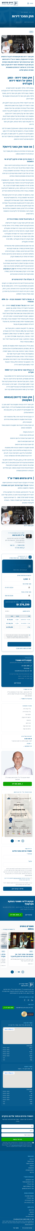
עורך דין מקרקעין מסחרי (28, 1182)
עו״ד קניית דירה (27, 709)
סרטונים (32, 1165)
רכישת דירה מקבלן (26, 717)
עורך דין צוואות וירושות (28, 1186)
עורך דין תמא (30, 1198)
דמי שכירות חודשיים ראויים (24, 575)
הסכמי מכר (28, 714)
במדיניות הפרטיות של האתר (16, 1145)
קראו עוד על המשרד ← (26, 698)
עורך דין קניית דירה (29, 1200)
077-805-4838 (19, 547)
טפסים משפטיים (30, 1170)
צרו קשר (12, 545)
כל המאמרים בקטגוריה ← (8, 929)
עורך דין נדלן (30, 1184)
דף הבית (32, 1159)
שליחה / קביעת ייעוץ (17, 889)
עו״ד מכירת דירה (27, 711)
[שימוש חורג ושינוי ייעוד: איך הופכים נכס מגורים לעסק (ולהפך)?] (22, 940)
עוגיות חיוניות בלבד (27, 1228)
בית (33, 12)
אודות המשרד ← (20, 545)
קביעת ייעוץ (17, 683)
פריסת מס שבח (27, 729)
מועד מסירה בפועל (26, 592)
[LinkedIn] (32, 1000)
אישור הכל (16, 1228)
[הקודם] (22, 840)
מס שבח (29, 720)
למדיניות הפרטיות (17, 878)
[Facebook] (24, 1000)
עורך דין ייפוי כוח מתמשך (28, 1188)
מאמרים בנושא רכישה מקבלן (23, 648)
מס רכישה (28, 723)
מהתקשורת (31, 1168)
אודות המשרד (30, 1161)
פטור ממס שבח (27, 726)
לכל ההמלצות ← (27, 746)
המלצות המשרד (30, 1163)
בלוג (30, 12)
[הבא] (12, 840)
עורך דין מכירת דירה (29, 1202)
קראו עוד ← (12, 964)
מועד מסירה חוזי (27, 584)
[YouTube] (28, 1000)
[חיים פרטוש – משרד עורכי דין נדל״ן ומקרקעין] (10, 3)
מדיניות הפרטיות (28, 875)
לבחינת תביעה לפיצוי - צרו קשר (20, 644)
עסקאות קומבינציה (29, 1196)
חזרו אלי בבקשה (17, 1139)
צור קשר (32, 1172)
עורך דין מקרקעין (30, 1179)
